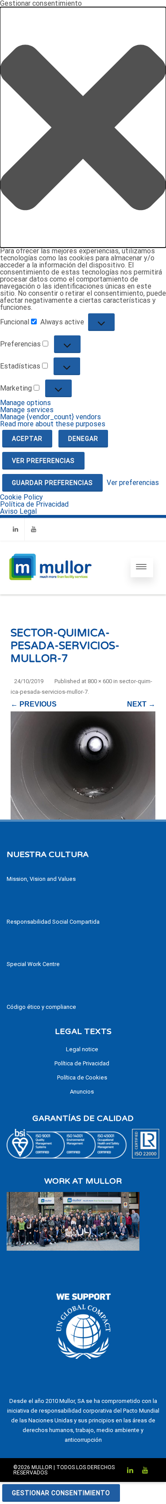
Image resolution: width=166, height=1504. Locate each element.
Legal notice (82, 1049)
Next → (141, 704)
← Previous (34, 704)
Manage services (27, 410)
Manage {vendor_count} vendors (50, 417)
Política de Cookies (82, 1077)
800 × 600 (100, 681)
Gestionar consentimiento (61, 1492)
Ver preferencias (43, 460)
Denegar (83, 438)
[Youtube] (33, 529)
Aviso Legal (18, 511)
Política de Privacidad (34, 504)
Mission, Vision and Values (41, 879)
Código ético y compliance (41, 1007)
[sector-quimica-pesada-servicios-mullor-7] (83, 765)
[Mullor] (50, 591)
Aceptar (27, 438)
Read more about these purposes (52, 424)
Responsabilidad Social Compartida (53, 921)
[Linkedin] (15, 529)
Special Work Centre (33, 964)
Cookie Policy (21, 497)
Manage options (25, 403)
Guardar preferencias (52, 482)
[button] (83, 127)
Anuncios (82, 1091)
